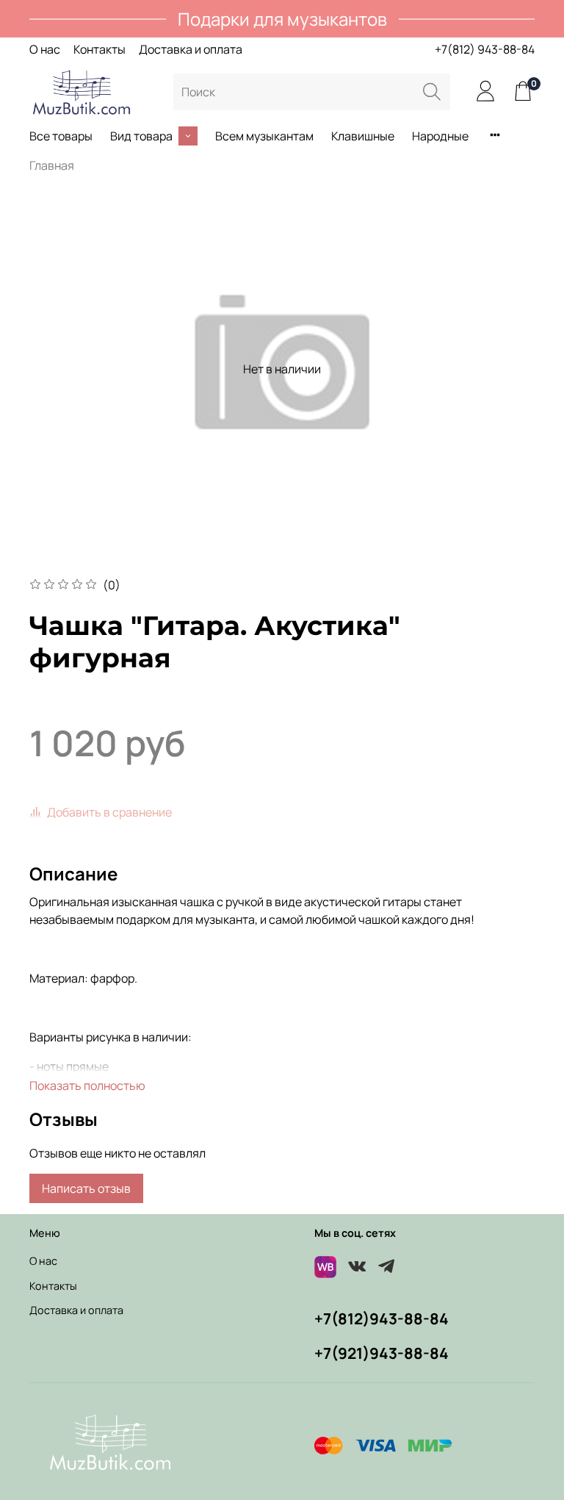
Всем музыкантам (264, 136)
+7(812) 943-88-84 (485, 49)
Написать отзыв (86, 1188)
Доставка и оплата (190, 49)
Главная (51, 165)
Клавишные (362, 136)
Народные (440, 136)
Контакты (99, 49)
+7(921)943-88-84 (381, 1353)
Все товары (61, 136)
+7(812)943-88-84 (381, 1318)
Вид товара (141, 136)
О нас (44, 49)
